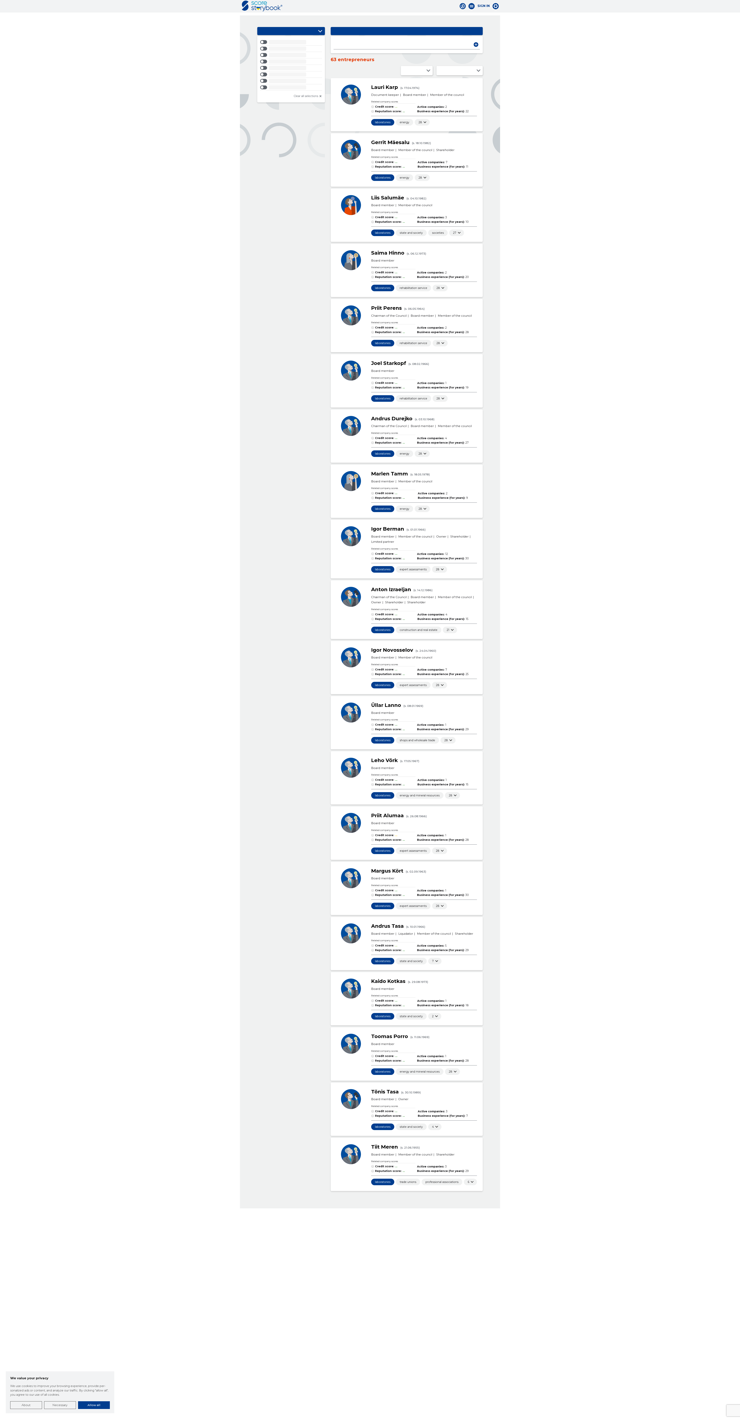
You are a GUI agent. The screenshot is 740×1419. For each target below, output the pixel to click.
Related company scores (384, 101)
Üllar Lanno (386, 705)
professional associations (442, 1182)
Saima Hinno (387, 253)
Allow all (93, 1405)
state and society (411, 233)
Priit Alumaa (387, 815)
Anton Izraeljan (391, 589)
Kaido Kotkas (388, 981)
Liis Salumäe (387, 198)
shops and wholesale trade (417, 740)
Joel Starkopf (388, 363)
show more (420, 122)
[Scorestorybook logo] (262, 6)
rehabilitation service (413, 288)
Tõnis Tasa (385, 1092)
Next (476, 44)
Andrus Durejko (391, 418)
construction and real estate (418, 630)
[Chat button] (463, 6)
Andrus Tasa (387, 926)
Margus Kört (387, 871)
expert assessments (413, 569)
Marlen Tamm (389, 474)
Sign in (484, 6)
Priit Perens (386, 308)
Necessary (59, 1405)
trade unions (408, 1182)
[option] (291, 43)
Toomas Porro (389, 1036)
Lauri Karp (384, 87)
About (26, 1405)
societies (438, 233)
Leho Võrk (384, 760)
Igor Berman (387, 529)
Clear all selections (306, 96)
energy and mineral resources (420, 795)
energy (404, 122)
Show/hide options (320, 31)
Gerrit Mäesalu (390, 142)
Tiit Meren (384, 1147)
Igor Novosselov (392, 650)
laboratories (382, 122)
